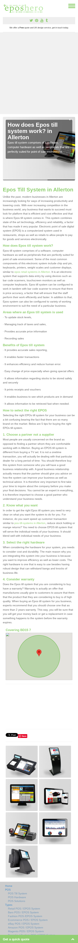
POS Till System (17, 893)
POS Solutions (16, 901)
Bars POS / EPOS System (23, 912)
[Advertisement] (39, 73)
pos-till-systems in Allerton (29, 523)
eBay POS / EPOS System (23, 923)
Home (8, 885)
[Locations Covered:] (4, 5)
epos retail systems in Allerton (32, 271)
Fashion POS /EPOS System (25, 916)
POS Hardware (17, 897)
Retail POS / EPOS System (24, 908)
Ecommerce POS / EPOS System (28, 919)
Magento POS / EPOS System (26, 931)
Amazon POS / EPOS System (25, 927)
